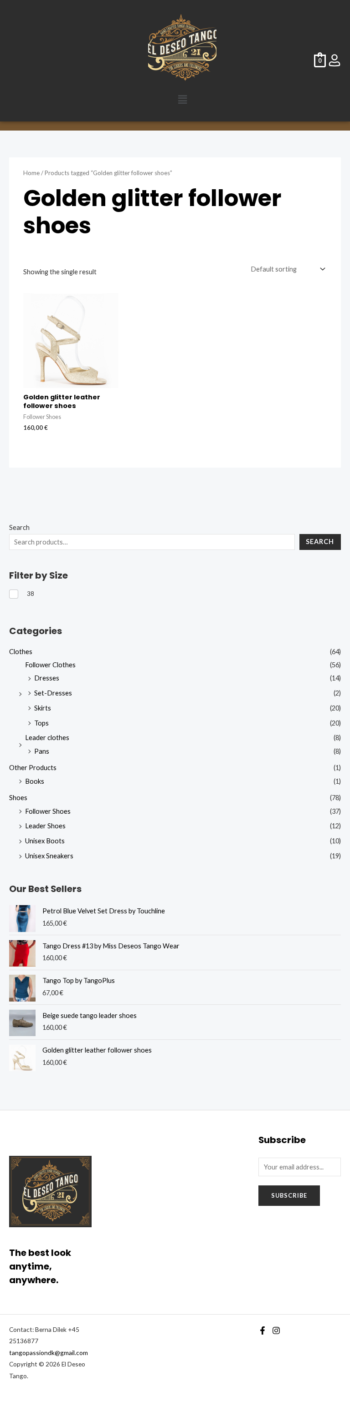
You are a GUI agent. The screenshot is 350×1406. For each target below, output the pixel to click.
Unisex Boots (45, 841)
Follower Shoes (48, 811)
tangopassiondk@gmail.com (48, 1352)
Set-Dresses (53, 693)
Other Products (33, 767)
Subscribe (289, 1195)
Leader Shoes (45, 826)
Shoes (18, 797)
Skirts (42, 708)
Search (19, 527)
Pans (41, 751)
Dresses (46, 678)
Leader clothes (47, 737)
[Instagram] (276, 1330)
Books (34, 781)
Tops (41, 723)
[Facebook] (262, 1330)
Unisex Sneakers (49, 856)
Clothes (20, 651)
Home (31, 172)
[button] (182, 99)
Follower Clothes (50, 665)
